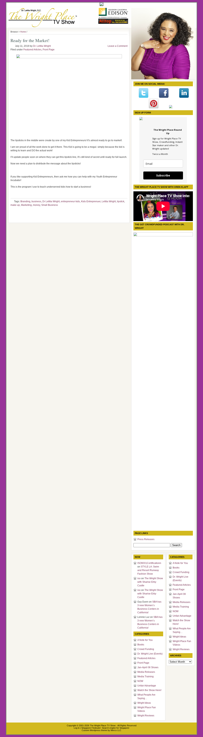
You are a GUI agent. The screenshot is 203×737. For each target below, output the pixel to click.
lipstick (120, 201)
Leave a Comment (117, 46)
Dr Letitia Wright (51, 201)
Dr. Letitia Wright (42, 46)
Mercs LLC (116, 730)
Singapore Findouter (91, 728)
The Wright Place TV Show (103, 725)
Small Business (49, 205)
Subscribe (163, 175)
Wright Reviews (145, 715)
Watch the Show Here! (149, 690)
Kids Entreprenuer (91, 201)
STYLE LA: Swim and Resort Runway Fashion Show (148, 570)
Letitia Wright (109, 201)
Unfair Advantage (146, 685)
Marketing (26, 205)
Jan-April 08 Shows (147, 667)
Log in (76, 728)
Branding (25, 201)
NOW (140, 681)
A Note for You (145, 640)
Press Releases (145, 539)
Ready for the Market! (30, 40)
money (36, 205)
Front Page (49, 49)
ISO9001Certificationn (149, 563)
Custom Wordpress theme (94, 730)
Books (140, 644)
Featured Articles (32, 49)
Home (23, 32)
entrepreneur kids (70, 201)
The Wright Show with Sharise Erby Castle (150, 582)
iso (139, 578)
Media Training (145, 676)
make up (15, 205)
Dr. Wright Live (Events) (150, 653)
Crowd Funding (145, 649)
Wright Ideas (144, 703)
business (36, 201)
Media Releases (146, 672)
